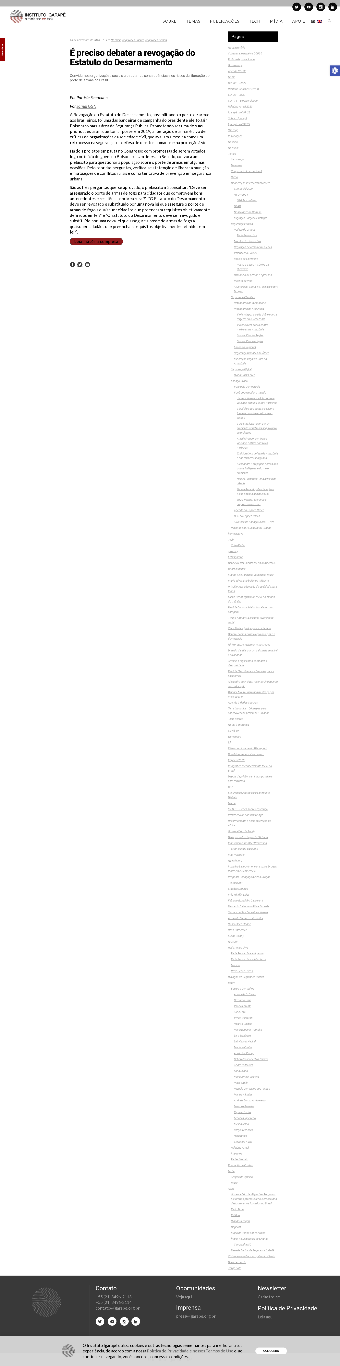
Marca (232, 803)
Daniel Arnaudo (237, 1262)
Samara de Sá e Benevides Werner (248, 912)
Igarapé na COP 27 (239, 124)
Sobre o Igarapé (237, 118)
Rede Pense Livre (247, 235)
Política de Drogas (244, 229)
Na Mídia (233, 147)
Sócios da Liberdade (246, 258)
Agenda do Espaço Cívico (249, 510)
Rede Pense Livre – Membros (248, 959)
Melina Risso (241, 1124)
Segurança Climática (243, 297)
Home (231, 77)
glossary (233, 551)
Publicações (235, 136)
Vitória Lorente (242, 1006)
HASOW (232, 941)
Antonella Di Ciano (245, 994)
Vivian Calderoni (243, 1017)
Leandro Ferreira (244, 1106)
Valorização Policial (245, 253)
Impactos (236, 1153)
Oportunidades (237, 568)
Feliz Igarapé (235, 557)
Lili (229, 742)
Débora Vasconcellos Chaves (251, 1059)
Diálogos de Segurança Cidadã (246, 977)
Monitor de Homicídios (247, 241)
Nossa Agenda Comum (247, 212)
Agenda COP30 (237, 71)
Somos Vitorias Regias (250, 335)
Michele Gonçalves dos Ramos (252, 1088)
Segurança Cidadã (156, 40)
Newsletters (235, 860)
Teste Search (235, 718)
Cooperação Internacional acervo (250, 183)
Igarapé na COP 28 (239, 112)
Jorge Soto (234, 1268)
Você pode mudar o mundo (250, 392)
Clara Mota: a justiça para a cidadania (249, 628)
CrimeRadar (238, 545)
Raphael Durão (242, 1112)
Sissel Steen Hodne (239, 924)
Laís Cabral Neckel (245, 1041)
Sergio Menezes (243, 1129)
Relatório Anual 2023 (240, 106)
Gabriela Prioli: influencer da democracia (251, 563)
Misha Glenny (236, 935)
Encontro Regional (245, 347)
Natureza (236, 165)
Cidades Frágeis (240, 1221)
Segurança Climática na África (251, 353)
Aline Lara (240, 1012)
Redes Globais (239, 1159)
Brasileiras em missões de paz (246, 754)
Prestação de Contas (240, 1165)
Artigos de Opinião (242, 1176)
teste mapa (234, 736)
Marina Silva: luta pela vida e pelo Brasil (250, 574)
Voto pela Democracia (247, 386)
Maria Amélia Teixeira (246, 1076)
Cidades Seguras (238, 888)
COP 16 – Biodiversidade (243, 100)
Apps (231, 1188)
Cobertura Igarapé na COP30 (245, 53)
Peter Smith (241, 1082)
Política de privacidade (241, 59)
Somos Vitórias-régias (250, 341)
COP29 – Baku (236, 94)
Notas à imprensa (238, 724)
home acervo (235, 533)
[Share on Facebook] (72, 264)
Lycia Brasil (240, 1135)
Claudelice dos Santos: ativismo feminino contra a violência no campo (255, 413)
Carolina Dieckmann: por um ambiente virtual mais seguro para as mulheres (257, 428)
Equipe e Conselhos (242, 988)
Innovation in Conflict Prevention (247, 843)
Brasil (234, 1182)
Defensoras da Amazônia (249, 308)
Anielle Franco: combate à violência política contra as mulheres (252, 443)
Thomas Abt (235, 882)
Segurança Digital (241, 369)
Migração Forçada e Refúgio (250, 218)
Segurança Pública (133, 40)
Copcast (236, 1227)
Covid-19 (233, 730)
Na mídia (116, 40)
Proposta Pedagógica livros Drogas (249, 876)
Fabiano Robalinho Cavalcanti (245, 900)
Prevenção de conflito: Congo (245, 815)
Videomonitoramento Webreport (247, 748)
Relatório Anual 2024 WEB (243, 88)
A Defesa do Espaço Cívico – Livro (254, 521)
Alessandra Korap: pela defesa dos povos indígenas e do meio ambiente (257, 468)
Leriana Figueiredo (245, 1118)
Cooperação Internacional (246, 171)
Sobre (231, 982)
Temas (232, 153)
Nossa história (236, 47)
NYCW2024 (241, 194)
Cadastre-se (269, 1296)
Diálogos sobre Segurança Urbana (251, 527)
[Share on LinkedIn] (87, 264)
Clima (234, 177)
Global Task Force (244, 375)
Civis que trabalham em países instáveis (251, 1256)
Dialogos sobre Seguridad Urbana (248, 837)
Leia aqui (265, 1316)
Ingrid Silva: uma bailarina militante (248, 580)
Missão (235, 965)
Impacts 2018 (236, 760)
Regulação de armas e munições (253, 247)
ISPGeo (235, 1215)
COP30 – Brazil (237, 83)
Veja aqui (184, 1296)
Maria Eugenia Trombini (248, 1029)
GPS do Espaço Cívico (247, 516)
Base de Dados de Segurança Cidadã (252, 1250)
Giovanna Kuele (243, 1141)
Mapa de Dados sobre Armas (248, 1232)
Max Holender (236, 854)
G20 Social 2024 (243, 188)
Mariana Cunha (243, 1047)
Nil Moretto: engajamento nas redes (249, 644)
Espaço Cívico (239, 381)
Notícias (233, 141)
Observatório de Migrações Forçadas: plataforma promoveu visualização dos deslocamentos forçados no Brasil (254, 1199)
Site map (233, 130)
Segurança (237, 159)
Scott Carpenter (237, 930)
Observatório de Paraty (241, 831)
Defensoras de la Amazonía (250, 302)
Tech (231, 539)
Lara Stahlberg (242, 1035)
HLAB (237, 206)
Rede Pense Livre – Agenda (247, 953)
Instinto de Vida (243, 280)
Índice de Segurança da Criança (249, 1238)
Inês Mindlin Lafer (238, 894)
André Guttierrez (243, 1065)
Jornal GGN (86, 106)
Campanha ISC (242, 1244)
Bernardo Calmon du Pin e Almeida (248, 906)
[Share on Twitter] (79, 264)
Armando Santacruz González (245, 918)
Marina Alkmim (243, 1094)
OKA (230, 786)
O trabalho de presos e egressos (253, 275)
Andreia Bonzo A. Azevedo (250, 1100)
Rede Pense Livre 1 (242, 971)
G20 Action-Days (247, 200)
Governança (235, 65)
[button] (335, 70)
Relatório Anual (240, 1147)
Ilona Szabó (241, 1071)
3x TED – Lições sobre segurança (248, 809)
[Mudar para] (313, 21)
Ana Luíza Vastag (244, 1053)
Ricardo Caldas (243, 1023)
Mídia (231, 1171)
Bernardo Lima (242, 1000)
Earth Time (237, 1209)
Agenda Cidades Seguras (243, 702)
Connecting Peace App (244, 848)
